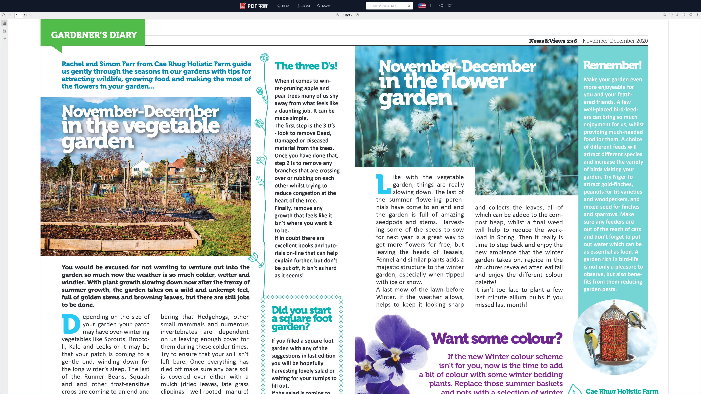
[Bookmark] (4, 31)
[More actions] (697, 15)
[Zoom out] (338, 15)
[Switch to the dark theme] (665, 15)
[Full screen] (671, 15)
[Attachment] (4, 39)
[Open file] (678, 15)
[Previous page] (10, 15)
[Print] (691, 15)
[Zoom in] (358, 15)
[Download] (684, 15)
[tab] (4, 24)
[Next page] (31, 15)
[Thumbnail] (4, 23)
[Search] (3, 15)
